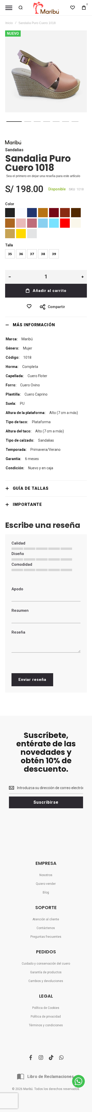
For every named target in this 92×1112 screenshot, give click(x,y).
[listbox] (46, 223)
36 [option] (21, 254)
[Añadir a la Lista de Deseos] (30, 306)
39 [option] (54, 254)
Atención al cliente (45, 919)
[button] (14, 121)
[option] (10, 212)
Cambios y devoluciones (45, 981)
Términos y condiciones (46, 1025)
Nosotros (45, 875)
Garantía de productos (46, 972)
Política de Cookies (45, 1008)
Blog (46, 892)
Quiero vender (46, 884)
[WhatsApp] (78, 1081)
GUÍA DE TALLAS (31, 488)
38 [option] (43, 254)
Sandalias (14, 149)
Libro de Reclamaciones (50, 1076)
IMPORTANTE (27, 504)
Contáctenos (46, 928)
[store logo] (46, 8)
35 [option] (10, 254)
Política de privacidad (46, 1016)
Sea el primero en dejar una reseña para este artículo (43, 176)
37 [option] (32, 254)
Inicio (9, 23)
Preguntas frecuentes (45, 937)
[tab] (46, 325)
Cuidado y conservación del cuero (46, 963)
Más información (34, 324)
